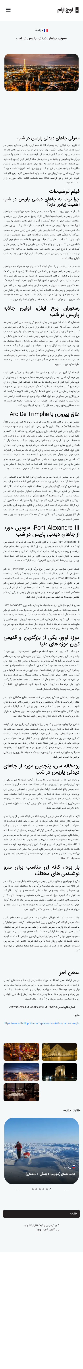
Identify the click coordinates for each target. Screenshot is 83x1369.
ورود (38, 1229)
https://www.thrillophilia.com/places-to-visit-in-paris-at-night (41, 1023)
